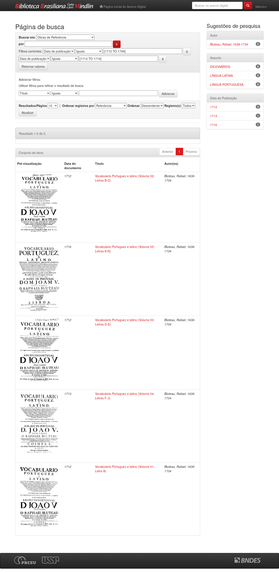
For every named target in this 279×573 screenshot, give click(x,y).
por (21, 44)
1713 (213, 116)
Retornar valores (33, 66)
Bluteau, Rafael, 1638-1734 (229, 44)
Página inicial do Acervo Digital (124, 6)
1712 (213, 107)
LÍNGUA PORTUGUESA (226, 84)
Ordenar (134, 105)
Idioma (260, 6)
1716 (213, 125)
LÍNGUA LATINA (221, 75)
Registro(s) (172, 105)
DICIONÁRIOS (220, 66)
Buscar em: (27, 37)
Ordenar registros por (78, 105)
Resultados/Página (33, 105)
